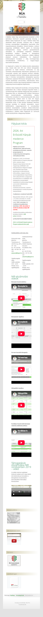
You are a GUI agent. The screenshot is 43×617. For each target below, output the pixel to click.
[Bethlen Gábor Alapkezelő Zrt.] (14, 560)
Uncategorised (20, 595)
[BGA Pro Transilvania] (21, 11)
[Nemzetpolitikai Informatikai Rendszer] (13, 517)
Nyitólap (12, 595)
